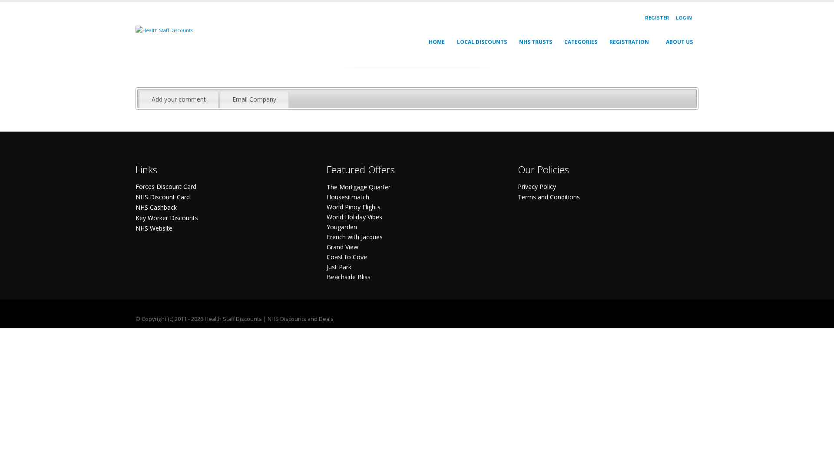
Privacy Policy (537, 186)
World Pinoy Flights (354, 207)
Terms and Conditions (549, 197)
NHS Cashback (156, 207)
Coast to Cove (347, 257)
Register (657, 17)
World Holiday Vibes (354, 217)
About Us (679, 42)
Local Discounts (482, 42)
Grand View (342, 247)
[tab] (178, 99)
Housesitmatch (348, 197)
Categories (580, 42)
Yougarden (342, 227)
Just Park (339, 267)
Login (684, 17)
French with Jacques (355, 237)
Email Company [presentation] (254, 99)
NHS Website (154, 228)
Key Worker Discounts (167, 218)
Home (437, 42)
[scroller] (819, 458)
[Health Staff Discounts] (164, 29)
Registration (629, 42)
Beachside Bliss (349, 277)
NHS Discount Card (163, 197)
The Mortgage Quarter (359, 187)
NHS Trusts (535, 42)
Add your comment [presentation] (179, 99)
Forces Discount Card (166, 186)
